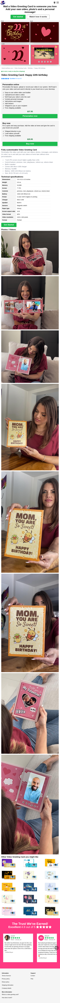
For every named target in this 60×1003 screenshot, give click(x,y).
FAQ (32, 978)
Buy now (30, 144)
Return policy (5, 982)
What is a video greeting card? (9, 994)
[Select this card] (8, 863)
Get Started (9, 225)
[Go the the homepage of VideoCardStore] (3, 2)
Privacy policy (6, 978)
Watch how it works (38, 17)
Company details (6, 988)
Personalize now (30, 116)
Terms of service (6, 975)
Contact (33, 975)
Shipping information (7, 985)
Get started (18, 17)
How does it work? (7, 997)
